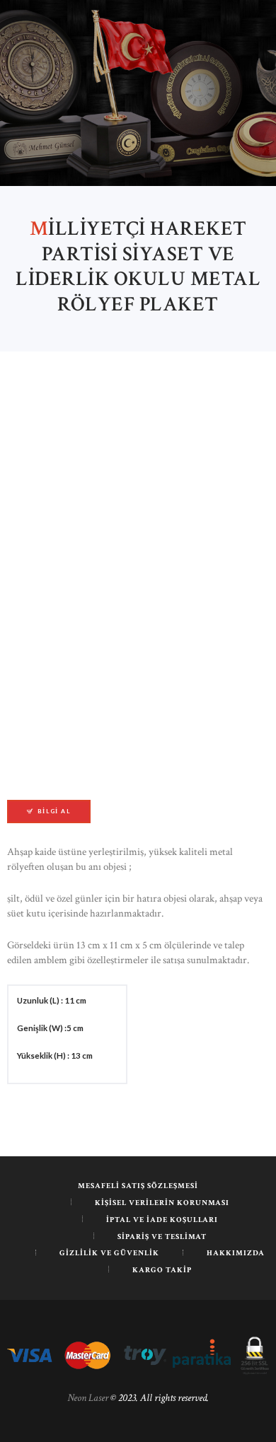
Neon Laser (87, 1398)
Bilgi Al (54, 811)
